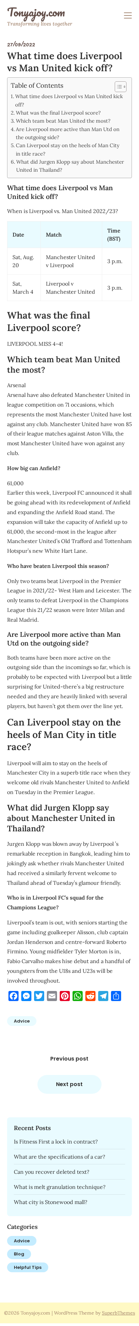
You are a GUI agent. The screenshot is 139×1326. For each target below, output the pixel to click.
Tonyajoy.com (36, 12)
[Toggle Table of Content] (117, 86)
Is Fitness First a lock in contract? (56, 1141)
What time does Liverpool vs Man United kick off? (69, 100)
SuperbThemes (118, 1313)
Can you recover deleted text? (51, 1171)
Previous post (69, 1059)
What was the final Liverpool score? (58, 113)
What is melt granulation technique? (60, 1187)
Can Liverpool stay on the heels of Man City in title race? (67, 149)
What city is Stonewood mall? (50, 1202)
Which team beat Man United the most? (63, 121)
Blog (19, 1254)
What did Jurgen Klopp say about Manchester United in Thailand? (70, 166)
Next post (69, 1084)
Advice (22, 1021)
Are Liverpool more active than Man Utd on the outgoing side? (67, 133)
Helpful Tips (27, 1267)
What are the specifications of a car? (59, 1156)
